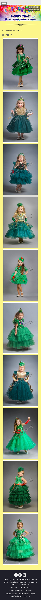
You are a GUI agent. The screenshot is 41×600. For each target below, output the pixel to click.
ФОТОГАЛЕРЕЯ (25, 587)
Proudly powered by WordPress (17, 594)
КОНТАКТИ (28, 591)
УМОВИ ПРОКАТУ (15, 591)
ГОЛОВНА (13, 587)
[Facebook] (16, 575)
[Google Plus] (24, 575)
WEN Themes (24, 596)
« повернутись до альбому (12, 30)
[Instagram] (20, 575)
